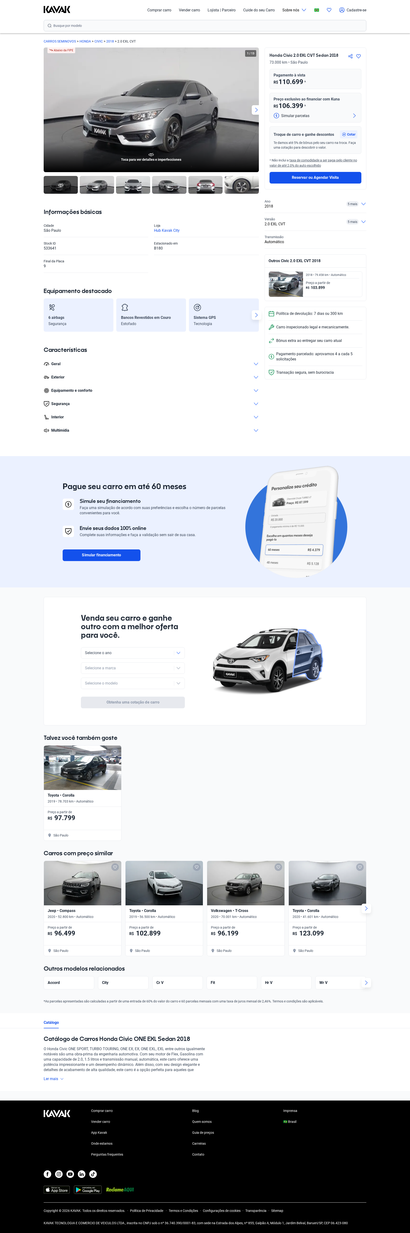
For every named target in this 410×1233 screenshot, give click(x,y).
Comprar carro (159, 10)
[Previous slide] (46, 110)
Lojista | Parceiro (222, 10)
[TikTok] (93, 1174)
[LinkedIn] (81, 1174)
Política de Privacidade (147, 1211)
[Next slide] (256, 110)
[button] (348, 134)
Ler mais (51, 1079)
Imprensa (290, 1111)
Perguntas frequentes (107, 1154)
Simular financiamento (101, 555)
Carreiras (199, 1143)
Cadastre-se (356, 10)
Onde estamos (101, 1143)
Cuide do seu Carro (259, 10)
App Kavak (99, 1132)
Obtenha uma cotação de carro (133, 702)
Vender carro (189, 10)
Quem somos (202, 1122)
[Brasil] (316, 10)
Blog (195, 1111)
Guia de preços (203, 1132)
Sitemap (277, 1211)
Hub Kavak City (167, 230)
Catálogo (51, 1022)
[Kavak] (57, 10)
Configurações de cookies (222, 1211)
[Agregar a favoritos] (358, 56)
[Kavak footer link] (57, 1133)
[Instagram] (59, 1174)
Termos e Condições (183, 1211)
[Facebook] (47, 1174)
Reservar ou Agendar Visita (315, 177)
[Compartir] (350, 56)
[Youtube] (70, 1174)
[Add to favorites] (115, 752)
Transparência (255, 1211)
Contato (198, 1154)
